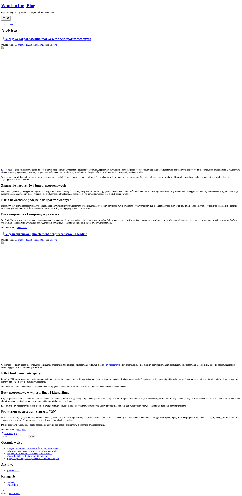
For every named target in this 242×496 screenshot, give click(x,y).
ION (3, 170)
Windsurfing (22, 227)
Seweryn (53, 45)
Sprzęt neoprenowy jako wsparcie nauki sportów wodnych (33, 458)
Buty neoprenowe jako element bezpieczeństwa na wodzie (45, 234)
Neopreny (21, 429)
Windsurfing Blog (18, 5)
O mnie (10, 24)
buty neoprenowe (112, 365)
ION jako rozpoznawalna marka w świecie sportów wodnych (47, 39)
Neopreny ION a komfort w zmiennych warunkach (29, 453)
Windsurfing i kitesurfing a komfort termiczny (27, 456)
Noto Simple (14, 493)
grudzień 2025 (13, 470)
